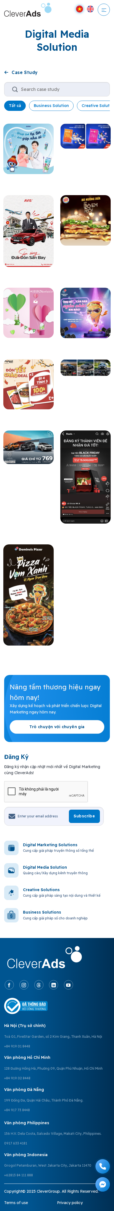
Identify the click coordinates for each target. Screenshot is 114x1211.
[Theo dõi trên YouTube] (68, 985)
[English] (90, 9)
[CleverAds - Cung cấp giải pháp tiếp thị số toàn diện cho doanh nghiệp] (32, 9)
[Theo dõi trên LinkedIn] (53, 985)
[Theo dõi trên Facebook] (9, 985)
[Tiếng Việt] (79, 9)
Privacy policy (70, 1202)
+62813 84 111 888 (18, 1175)
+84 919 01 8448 (17, 1046)
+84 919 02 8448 (17, 1078)
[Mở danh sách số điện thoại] (102, 1166)
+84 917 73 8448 (17, 1110)
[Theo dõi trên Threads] (38, 985)
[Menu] (103, 10)
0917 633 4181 (15, 1143)
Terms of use (16, 1202)
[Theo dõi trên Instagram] (23, 985)
